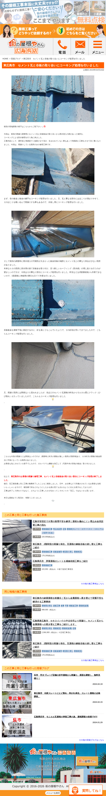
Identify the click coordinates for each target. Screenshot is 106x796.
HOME (5, 59)
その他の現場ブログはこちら (91, 740)
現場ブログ (16, 59)
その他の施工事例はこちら (92, 584)
